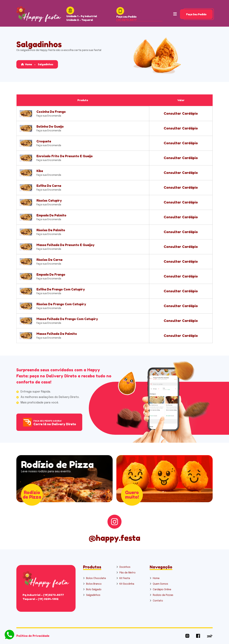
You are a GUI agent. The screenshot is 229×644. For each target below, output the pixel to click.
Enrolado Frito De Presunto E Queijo (64, 156)
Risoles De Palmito (50, 230)
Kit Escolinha (126, 584)
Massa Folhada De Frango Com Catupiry (67, 319)
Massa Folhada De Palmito (56, 334)
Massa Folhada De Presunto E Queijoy (65, 245)
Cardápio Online (162, 589)
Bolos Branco (94, 584)
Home (28, 64)
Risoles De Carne (49, 260)
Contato (158, 600)
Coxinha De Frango (51, 112)
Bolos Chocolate (96, 578)
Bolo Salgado (93, 589)
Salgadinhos (93, 595)
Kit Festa (124, 578)
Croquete (43, 141)
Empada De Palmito (51, 215)
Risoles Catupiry (49, 200)
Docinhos (124, 567)
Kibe (39, 171)
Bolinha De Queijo (50, 126)
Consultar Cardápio (181, 113)
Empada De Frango (50, 274)
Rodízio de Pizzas (163, 595)
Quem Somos (160, 584)
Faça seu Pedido (196, 14)
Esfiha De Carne (48, 186)
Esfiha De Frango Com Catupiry (60, 289)
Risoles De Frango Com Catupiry (61, 304)
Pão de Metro (127, 572)
